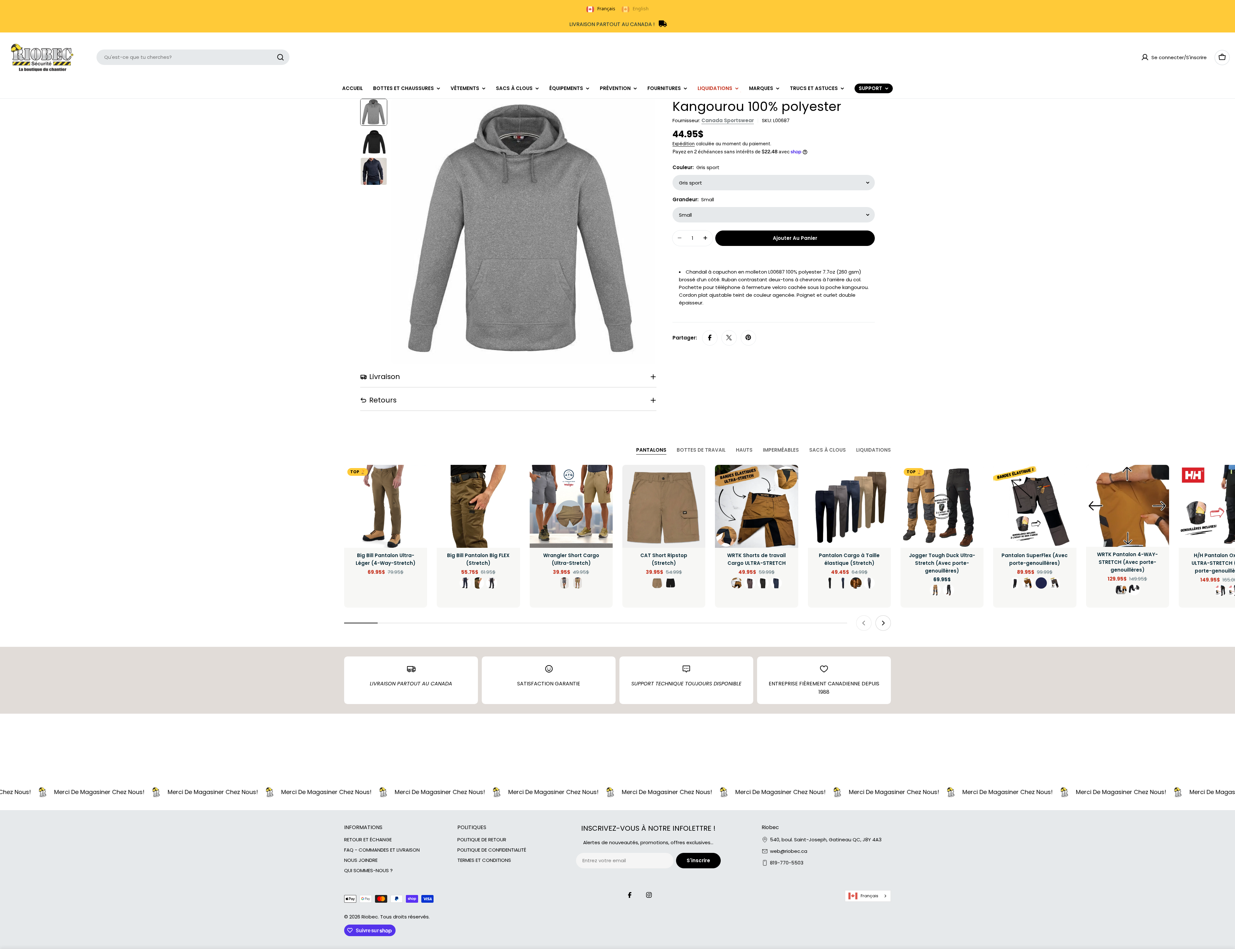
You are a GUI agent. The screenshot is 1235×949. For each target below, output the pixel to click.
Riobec (369, 916)
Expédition (683, 144)
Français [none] (606, 8)
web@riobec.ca (788, 851)
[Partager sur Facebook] (710, 337)
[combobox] (192, 57)
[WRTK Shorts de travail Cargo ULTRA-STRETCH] (756, 506)
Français (869, 896)
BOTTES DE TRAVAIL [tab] (701, 450)
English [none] (641, 8)
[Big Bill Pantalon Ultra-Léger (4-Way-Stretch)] (385, 506)
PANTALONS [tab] (651, 450)
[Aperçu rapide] (417, 479)
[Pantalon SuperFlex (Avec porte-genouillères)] (1034, 506)
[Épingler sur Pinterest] (748, 337)
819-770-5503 (786, 862)
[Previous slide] (864, 623)
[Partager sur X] (729, 337)
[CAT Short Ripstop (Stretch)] (663, 506)
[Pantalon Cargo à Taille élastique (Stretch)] (849, 506)
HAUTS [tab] (744, 450)
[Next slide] (883, 623)
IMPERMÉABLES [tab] (781, 450)
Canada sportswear (727, 120)
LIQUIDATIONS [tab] (873, 450)
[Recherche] (280, 57)
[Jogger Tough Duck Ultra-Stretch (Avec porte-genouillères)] (942, 506)
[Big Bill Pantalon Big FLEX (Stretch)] (478, 506)
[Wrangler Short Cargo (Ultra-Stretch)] (571, 506)
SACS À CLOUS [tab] (827, 450)
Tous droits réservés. (405, 916)
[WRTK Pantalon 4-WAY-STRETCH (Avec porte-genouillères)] (1127, 506)
